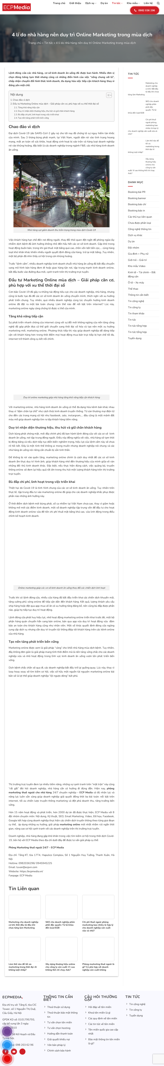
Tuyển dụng (134, 338)
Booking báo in (136, 210)
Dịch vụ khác (135, 235)
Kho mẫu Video (136, 266)
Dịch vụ (89, 3)
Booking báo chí (137, 204)
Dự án (104, 3)
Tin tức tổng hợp (137, 326)
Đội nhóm (133, 247)
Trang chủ (59, 3)
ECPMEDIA (12, 997)
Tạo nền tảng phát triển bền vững (33, 118)
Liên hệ (148, 3)
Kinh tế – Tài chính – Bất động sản (142, 274)
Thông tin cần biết (138, 295)
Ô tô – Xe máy (136, 282)
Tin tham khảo (136, 313)
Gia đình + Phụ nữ (138, 254)
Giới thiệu (75, 3)
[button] (158, 3)
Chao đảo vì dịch (21, 99)
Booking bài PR (136, 192)
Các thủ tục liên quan (140, 217)
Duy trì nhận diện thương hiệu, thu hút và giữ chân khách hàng (46, 111)
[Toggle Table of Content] (107, 95)
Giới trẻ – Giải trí (137, 260)
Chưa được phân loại (139, 223)
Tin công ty (134, 307)
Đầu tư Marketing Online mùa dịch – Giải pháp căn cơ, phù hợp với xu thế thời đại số (56, 103)
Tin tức (116, 3)
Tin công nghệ (136, 301)
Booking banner (137, 198)
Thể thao (133, 289)
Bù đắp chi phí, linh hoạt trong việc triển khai (38, 114)
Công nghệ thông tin (139, 229)
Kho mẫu (132, 3)
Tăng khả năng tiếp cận (29, 107)
